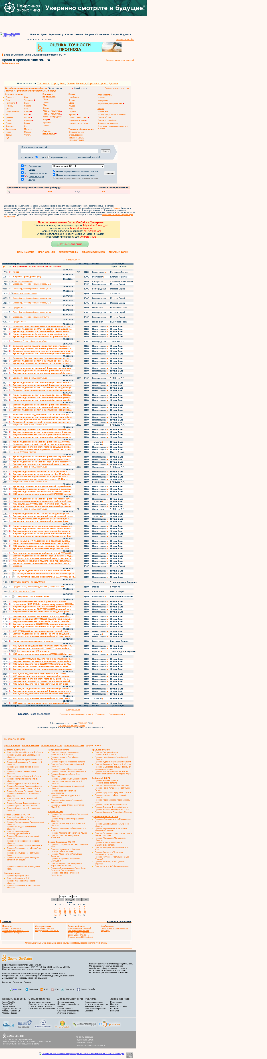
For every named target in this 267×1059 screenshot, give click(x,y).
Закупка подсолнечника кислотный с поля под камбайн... (42, 621)
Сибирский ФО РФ (101, 778)
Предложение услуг (38, 173)
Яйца (45, 120)
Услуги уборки (104, 117)
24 (56, 915)
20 (70, 913)
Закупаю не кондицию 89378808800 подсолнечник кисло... (42, 624)
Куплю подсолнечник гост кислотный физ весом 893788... (42, 331)
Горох (8, 132)
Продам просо (19, 307)
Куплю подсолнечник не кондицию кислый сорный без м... (42, 486)
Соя (26, 97)
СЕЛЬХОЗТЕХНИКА (68, 252)
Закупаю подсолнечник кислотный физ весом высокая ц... (42, 405)
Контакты (6, 982)
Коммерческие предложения (42, 1008)
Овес (8, 109)
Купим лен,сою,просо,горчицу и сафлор (33, 641)
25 (60, 915)
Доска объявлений (70, 998)
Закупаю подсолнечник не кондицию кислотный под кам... (42, 533)
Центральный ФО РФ (14, 750)
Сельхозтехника (74, 34)
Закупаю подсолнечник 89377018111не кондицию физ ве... (42, 514)
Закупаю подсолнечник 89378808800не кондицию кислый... (42, 681)
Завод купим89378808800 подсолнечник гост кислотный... (42, 543)
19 (65, 913)
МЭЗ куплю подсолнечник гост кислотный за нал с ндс (40, 684)
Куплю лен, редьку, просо (25, 293)
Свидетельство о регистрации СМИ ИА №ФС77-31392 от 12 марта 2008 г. (36, 967)
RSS (46, 989)
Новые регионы (12, 873)
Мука (45, 99)
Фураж (72, 100)
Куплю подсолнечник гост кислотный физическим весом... (42, 353)
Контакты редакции (84, 1037)
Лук (25, 126)
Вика (62, 83)
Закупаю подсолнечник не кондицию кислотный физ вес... (42, 373)
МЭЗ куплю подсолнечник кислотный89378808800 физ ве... (42, 654)
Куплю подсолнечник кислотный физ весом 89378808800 (41, 442)
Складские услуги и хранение (112, 114)
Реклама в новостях (94, 1006)
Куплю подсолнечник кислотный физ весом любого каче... (42, 499)
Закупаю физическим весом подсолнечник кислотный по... (42, 661)
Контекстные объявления (96, 1004)
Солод (46, 125)
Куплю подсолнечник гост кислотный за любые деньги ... (42, 437)
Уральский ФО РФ (101, 750)
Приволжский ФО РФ (58, 750)
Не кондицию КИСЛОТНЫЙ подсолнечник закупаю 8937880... (43, 604)
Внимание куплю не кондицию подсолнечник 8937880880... (42, 326)
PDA (56, 989)
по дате (42, 157)
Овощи (27, 132)
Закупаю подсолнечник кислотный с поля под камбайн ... (42, 616)
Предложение (35, 166)
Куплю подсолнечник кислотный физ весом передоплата (42, 368)
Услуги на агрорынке (66, 1013)
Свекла (27, 106)
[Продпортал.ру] (109, 1028)
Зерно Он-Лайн (120, 998)
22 (80, 913)
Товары (115, 34)
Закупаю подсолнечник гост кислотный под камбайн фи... (42, 429)
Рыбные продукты (51, 114)
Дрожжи (113, 83)
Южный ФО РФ (55, 811)
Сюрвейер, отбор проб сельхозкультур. (31, 317)
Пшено (9, 120)
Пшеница (10, 97)
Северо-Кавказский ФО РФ (61, 842)
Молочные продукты (52, 117)
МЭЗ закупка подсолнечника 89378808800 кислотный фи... (42, 648)
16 (85, 911)
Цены (44, 34)
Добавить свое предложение (113, 187)
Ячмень (9, 106)
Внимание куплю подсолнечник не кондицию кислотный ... (43, 351)
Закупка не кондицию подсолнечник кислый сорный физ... (42, 501)
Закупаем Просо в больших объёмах (30, 341)
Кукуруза (10, 126)
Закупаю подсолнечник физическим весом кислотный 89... (42, 528)
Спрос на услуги (36, 176)
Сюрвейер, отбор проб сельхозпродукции (32, 284)
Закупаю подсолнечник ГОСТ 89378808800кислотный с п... (42, 609)
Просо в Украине (30, 745)
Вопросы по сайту (118, 1006)
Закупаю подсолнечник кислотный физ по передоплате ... (42, 691)
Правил (116, 208)
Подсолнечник (12, 112)
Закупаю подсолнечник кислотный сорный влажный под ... (43, 516)
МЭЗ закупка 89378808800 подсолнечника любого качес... (41, 666)
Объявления (102, 34)
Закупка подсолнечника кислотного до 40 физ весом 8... (41, 679)
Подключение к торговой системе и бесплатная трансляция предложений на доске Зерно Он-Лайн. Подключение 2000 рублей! (81, 931)
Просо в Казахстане (74, 745)
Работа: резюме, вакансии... (118, 88)
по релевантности (59, 157)
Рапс (26, 103)
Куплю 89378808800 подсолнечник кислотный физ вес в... (42, 563)
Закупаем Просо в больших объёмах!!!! (31, 425)
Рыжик (27, 123)
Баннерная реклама (94, 1002)
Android (84, 236)
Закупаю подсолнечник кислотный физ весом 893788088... (42, 371)
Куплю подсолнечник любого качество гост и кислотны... (42, 363)
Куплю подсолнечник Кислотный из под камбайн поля (40, 334)
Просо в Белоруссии (51, 745)
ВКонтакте (69, 989)
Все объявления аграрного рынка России (26, 88)
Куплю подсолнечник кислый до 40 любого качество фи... (42, 536)
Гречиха (9, 117)
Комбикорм (74, 97)
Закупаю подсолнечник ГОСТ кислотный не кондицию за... (42, 329)
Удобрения (103, 100)
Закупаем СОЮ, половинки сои (33, 596)
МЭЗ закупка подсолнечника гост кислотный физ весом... (42, 688)
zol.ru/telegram (92, 230)
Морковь (28, 129)
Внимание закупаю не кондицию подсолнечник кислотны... (43, 449)
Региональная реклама (95, 1008)
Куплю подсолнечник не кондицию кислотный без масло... (42, 526)
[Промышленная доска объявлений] (25, 1028)
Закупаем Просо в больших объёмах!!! (31, 509)
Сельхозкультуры (65, 1002)
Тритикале (43, 83)
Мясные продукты (51, 111)
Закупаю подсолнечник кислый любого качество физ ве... (42, 491)
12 (65, 911)
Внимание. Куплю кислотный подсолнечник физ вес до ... (42, 422)
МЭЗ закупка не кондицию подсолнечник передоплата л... (42, 561)
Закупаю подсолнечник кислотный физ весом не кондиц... (42, 385)
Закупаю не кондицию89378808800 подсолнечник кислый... (42, 619)
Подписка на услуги (85, 1040)
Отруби (72, 112)
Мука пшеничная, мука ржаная (39, 943)
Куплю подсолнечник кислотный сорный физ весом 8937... (42, 462)
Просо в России (12, 745)
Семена (101, 98)
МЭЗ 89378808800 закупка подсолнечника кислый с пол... (41, 631)
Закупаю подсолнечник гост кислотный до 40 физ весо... (41, 459)
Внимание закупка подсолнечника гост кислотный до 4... (41, 346)
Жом (71, 109)
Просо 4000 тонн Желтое (24, 452)
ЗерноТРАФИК (8, 1006)
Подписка (125, 34)
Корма (60, 1006)
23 (85, 913)
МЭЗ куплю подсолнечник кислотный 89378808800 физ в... (42, 494)
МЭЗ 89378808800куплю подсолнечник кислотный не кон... (42, 659)
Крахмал (47, 122)
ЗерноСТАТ (7, 1004)
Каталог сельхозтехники (40, 1002)
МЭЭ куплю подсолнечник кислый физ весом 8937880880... (42, 571)
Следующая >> (73, 260)
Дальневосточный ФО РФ (105, 816)
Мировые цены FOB (11, 1011)
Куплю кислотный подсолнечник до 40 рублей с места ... (41, 477)
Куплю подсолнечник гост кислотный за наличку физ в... (41, 521)
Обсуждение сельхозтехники (42, 1004)
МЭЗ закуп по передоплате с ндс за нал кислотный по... (41, 703)
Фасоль (9, 135)
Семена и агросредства (68, 1011)
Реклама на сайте (125, 39)
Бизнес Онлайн (88, 989)
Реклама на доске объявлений (120, 60)
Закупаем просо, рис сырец (27, 277)
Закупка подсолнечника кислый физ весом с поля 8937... (41, 601)
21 (75, 913)
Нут (7, 138)
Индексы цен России (11, 1008)
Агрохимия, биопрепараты (110, 103)
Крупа (45, 102)
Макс (20, 989)
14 (75, 911)
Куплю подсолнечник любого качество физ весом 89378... (42, 336)
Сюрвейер (17, 566)
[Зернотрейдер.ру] (84, 1028)
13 (70, 911)
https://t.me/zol (78, 228)
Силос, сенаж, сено (78, 117)
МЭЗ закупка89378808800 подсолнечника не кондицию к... (42, 519)
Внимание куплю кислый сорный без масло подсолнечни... (43, 444)
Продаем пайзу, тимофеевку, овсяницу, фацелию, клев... (39, 586)
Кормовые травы (97, 83)
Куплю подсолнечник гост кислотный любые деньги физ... (42, 417)
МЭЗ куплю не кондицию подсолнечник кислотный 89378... (42, 646)
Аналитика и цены (14, 998)
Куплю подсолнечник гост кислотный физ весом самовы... (42, 382)
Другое (32, 180)
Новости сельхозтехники (40, 1006)
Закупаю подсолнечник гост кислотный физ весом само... (42, 361)
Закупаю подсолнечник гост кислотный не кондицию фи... (42, 397)
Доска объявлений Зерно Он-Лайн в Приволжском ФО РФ (35, 55)
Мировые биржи (9, 1013)
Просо (9, 90)
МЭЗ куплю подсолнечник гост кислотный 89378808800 (40, 674)
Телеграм (33, 989)
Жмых (72, 106)
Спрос (32, 169)
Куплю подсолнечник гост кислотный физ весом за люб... (42, 400)
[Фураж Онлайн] (62, 1028)
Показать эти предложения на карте (76, 714)
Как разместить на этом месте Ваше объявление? (37, 267)
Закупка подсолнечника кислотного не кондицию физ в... (42, 447)
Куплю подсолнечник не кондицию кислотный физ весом (42, 506)
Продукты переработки (68, 1004)
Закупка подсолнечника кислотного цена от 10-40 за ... (40, 479)
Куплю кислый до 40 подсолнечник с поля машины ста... (41, 541)
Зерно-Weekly (56, 34)
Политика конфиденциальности (90, 1045)
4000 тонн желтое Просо (24, 591)
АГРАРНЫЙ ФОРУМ (118, 252)
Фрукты (27, 135)
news (90, 228)
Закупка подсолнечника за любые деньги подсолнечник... (42, 434)
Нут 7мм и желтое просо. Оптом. (29, 582)
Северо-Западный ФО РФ (17, 815)
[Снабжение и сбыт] (8, 1029)
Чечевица (29, 100)
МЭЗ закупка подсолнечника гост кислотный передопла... (42, 676)
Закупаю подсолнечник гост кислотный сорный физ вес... (42, 432)
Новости (34, 34)
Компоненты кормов (78, 123)
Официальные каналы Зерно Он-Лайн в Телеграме (71, 222)
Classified (6, 921)
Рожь (8, 100)
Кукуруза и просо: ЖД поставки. (33, 651)
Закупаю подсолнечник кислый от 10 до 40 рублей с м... (41, 471)
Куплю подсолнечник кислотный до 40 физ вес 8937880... (41, 626)
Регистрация (116, 1002)
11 (60, 911)
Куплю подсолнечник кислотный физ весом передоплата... (42, 457)
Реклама (28, 982)
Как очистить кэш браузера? (71, 725)
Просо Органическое (23, 281)
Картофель (11, 129)
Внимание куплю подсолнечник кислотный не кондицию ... (43, 390)
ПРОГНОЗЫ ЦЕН (46, 252)
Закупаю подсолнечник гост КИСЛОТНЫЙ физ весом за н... (42, 606)
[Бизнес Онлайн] (43, 1028)
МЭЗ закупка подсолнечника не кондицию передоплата (41, 546)
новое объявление (34, 714)
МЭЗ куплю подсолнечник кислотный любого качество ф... (42, 558)
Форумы (89, 34)
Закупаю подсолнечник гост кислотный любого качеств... (42, 407)
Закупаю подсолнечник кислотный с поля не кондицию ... (42, 634)
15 (80, 911)
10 (56, 911)
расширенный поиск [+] (89, 157)
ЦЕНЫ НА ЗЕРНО (25, 252)
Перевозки (103, 111)
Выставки (114, 1008)
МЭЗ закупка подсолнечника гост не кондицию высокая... (42, 489)
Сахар (46, 108)
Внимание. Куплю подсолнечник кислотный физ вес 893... (42, 420)
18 (60, 913)
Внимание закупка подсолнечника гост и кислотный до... (41, 414)
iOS (94, 236)
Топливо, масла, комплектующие (76, 139)
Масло (46, 105)
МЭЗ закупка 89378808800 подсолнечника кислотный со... (41, 504)
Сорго (54, 83)
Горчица (81, 83)
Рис (7, 114)
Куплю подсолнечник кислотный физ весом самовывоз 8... (42, 348)
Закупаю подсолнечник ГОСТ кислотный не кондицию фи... (43, 388)
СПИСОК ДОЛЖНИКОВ (93, 252)
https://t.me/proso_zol (95, 225)
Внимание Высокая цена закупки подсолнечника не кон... (42, 358)
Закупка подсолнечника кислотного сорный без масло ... (41, 531)
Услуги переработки (107, 120)
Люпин (71, 83)
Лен (26, 109)
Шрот (71, 103)
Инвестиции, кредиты (108, 123)
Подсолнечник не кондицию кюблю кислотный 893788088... (42, 553)
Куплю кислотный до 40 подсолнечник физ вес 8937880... (41, 548)
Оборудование (76, 135)
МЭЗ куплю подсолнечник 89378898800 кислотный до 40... (42, 664)
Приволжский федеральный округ (36, 90)
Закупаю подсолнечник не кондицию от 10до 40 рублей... (41, 474)
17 (56, 913)
